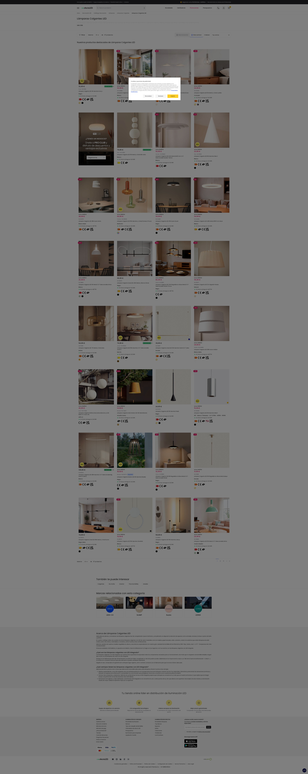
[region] (154, 88)
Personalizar (148, 96)
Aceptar (173, 96)
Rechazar (160, 96)
